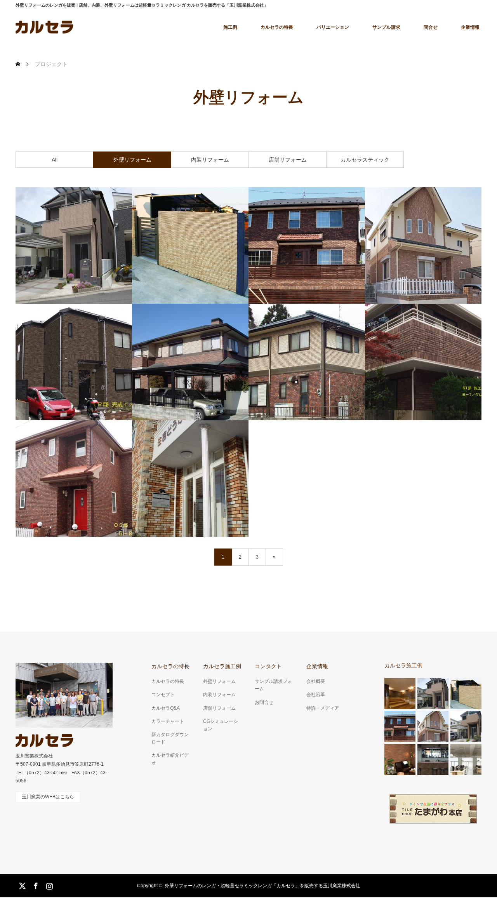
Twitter (21, 884)
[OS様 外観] (74, 478)
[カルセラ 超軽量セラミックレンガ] (44, 27)
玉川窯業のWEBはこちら (48, 796)
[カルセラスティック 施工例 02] (74, 245)
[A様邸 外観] (306, 245)
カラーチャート (167, 721)
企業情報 (470, 27)
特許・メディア (322, 708)
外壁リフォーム (132, 160)
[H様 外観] (306, 362)
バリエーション (332, 27)
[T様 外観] (423, 362)
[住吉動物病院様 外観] (190, 478)
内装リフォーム (210, 160)
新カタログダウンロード (170, 738)
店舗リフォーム (288, 160)
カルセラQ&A (165, 708)
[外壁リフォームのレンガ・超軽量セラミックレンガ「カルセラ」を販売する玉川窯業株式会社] (44, 740)
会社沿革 (315, 694)
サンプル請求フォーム (273, 685)
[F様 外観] (190, 362)
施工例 (230, 27)
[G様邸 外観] (423, 245)
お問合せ (264, 702)
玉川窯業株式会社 (34, 756)
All (54, 160)
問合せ (431, 27)
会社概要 (315, 681)
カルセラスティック (365, 160)
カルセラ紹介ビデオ (170, 758)
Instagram (48, 884)
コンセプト (163, 694)
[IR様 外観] (74, 362)
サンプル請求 (386, 27)
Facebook (35, 884)
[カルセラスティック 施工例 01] (190, 245)
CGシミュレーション (220, 725)
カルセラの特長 (277, 27)
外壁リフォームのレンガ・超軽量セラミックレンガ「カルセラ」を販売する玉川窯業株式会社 (262, 885)
